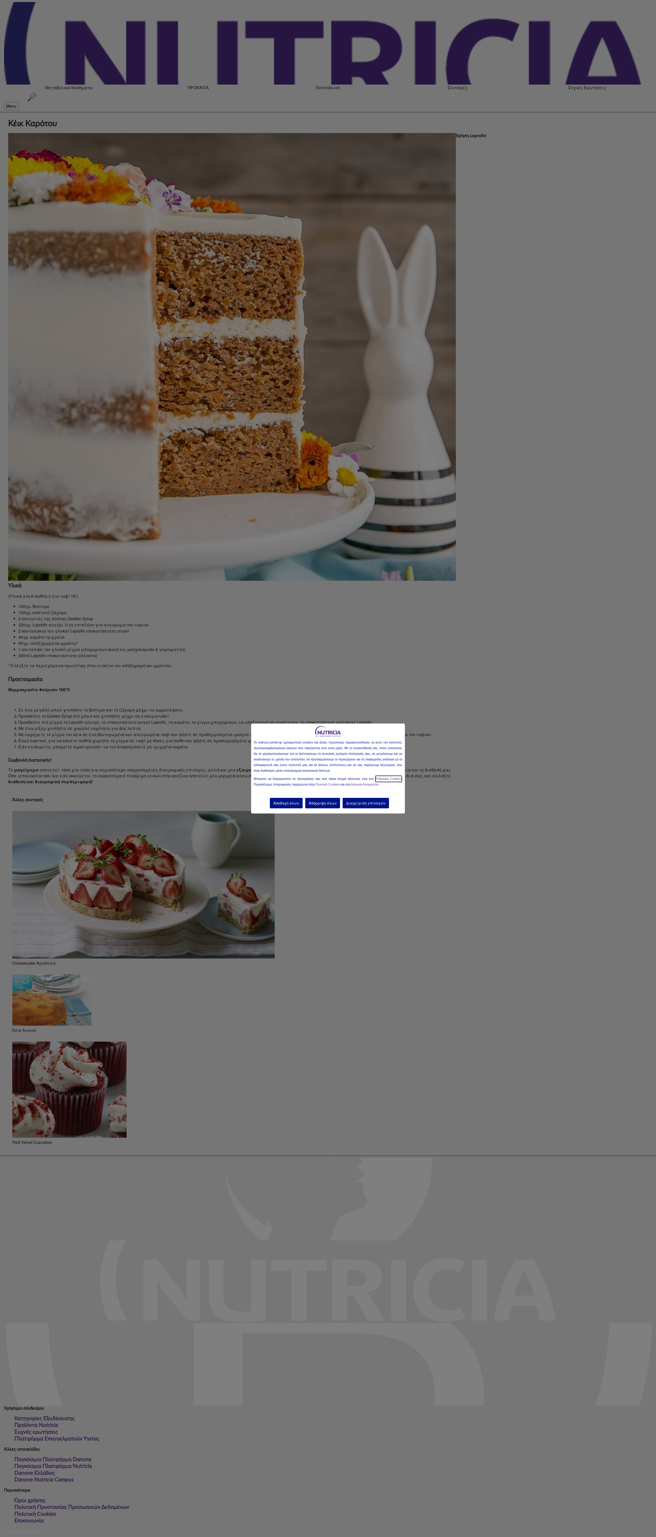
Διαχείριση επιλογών (365, 803)
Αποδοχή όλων (286, 803)
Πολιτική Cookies (328, 784)
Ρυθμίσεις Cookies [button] (389, 779)
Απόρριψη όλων (322, 803)
